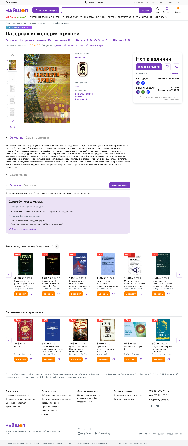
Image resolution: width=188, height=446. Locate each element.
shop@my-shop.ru (159, 399)
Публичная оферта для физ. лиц (56, 395)
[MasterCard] (176, 434)
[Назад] (9, 275)
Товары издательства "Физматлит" (29, 246)
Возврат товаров (49, 410)
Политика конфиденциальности (20, 399)
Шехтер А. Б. (122, 40)
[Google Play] (103, 433)
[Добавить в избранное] (167, 66)
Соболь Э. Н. (102, 40)
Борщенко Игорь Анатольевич (26, 40)
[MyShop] (15, 427)
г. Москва (174, 73)
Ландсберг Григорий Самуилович (23, 289)
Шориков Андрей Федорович (104, 289)
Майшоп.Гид (22, 17)
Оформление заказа (51, 407)
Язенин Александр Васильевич (77, 289)
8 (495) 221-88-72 (96, 2)
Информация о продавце (17, 395)
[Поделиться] (176, 66)
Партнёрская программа (125, 399)
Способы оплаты (85, 402)
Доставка (150, 2)
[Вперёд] (179, 275)
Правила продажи (50, 403)
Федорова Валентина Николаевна (133, 289)
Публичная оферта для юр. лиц (56, 399)
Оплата (160, 2)
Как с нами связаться (16, 403)
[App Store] (84, 433)
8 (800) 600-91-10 (159, 390)
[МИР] (161, 434)
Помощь (179, 2)
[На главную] (17, 10)
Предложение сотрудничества (127, 395)
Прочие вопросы (13, 407)
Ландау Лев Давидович (162, 289)
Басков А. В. (84, 40)
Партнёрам (138, 2)
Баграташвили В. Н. (61, 40)
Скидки (169, 2)
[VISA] (170, 434)
